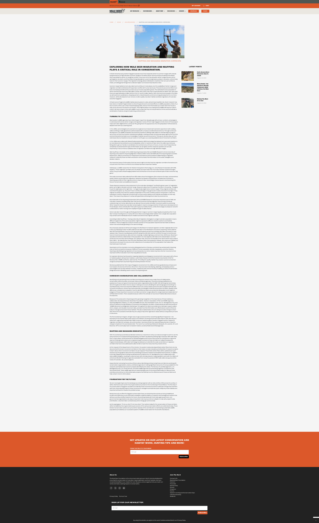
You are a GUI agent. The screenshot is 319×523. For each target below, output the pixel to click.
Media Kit (172, 496)
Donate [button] (181, 11)
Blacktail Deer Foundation (177, 480)
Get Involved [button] (134, 11)
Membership (174, 485)
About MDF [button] (159, 11)
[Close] (316, 520)
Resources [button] (171, 11)
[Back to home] (117, 11)
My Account (196, 5)
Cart (207, 5)
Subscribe (184, 457)
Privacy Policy (114, 496)
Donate (172, 487)
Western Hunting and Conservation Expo (182, 492)
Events (205, 11)
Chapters (173, 489)
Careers (172, 482)
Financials (173, 484)
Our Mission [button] (147, 11)
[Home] (113, 2)
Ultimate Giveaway (175, 494)
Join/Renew (193, 11)
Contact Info (173, 478)
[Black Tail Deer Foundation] (122, 1)
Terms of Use (123, 496)
